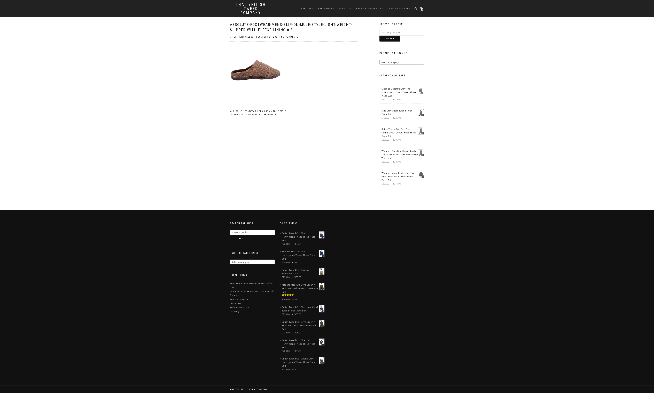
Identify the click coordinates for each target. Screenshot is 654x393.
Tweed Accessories (368, 8)
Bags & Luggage (398, 8)
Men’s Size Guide (239, 299)
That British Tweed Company (251, 9)
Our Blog (234, 311)
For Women (325, 8)
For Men (306, 8)
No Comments (289, 37)
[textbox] (402, 62)
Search (390, 38)
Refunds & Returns (240, 307)
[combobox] (401, 62)
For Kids (344, 8)
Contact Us (235, 303)
